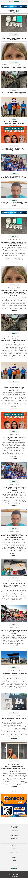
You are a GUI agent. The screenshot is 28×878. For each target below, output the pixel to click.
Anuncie (14, 850)
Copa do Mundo (14, 828)
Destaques (14, 832)
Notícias (14, 842)
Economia (14, 835)
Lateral (14, 838)
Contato (14, 854)
